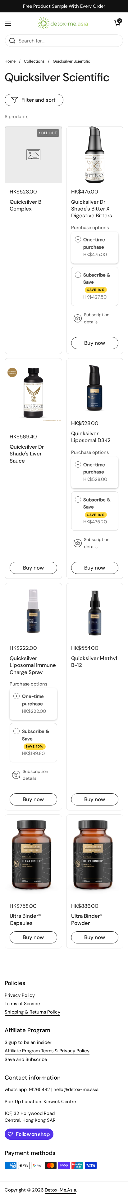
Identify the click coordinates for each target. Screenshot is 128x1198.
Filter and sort (38, 99)
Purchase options (90, 227)
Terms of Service (22, 1004)
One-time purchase (94, 243)
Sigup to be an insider (28, 1042)
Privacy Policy (20, 995)
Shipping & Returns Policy (32, 1012)
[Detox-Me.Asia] (62, 23)
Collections (34, 61)
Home (10, 61)
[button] (117, 23)
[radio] (78, 240)
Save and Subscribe (26, 1059)
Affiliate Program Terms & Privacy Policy (47, 1051)
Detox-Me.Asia (60, 1190)
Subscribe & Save (96, 282)
